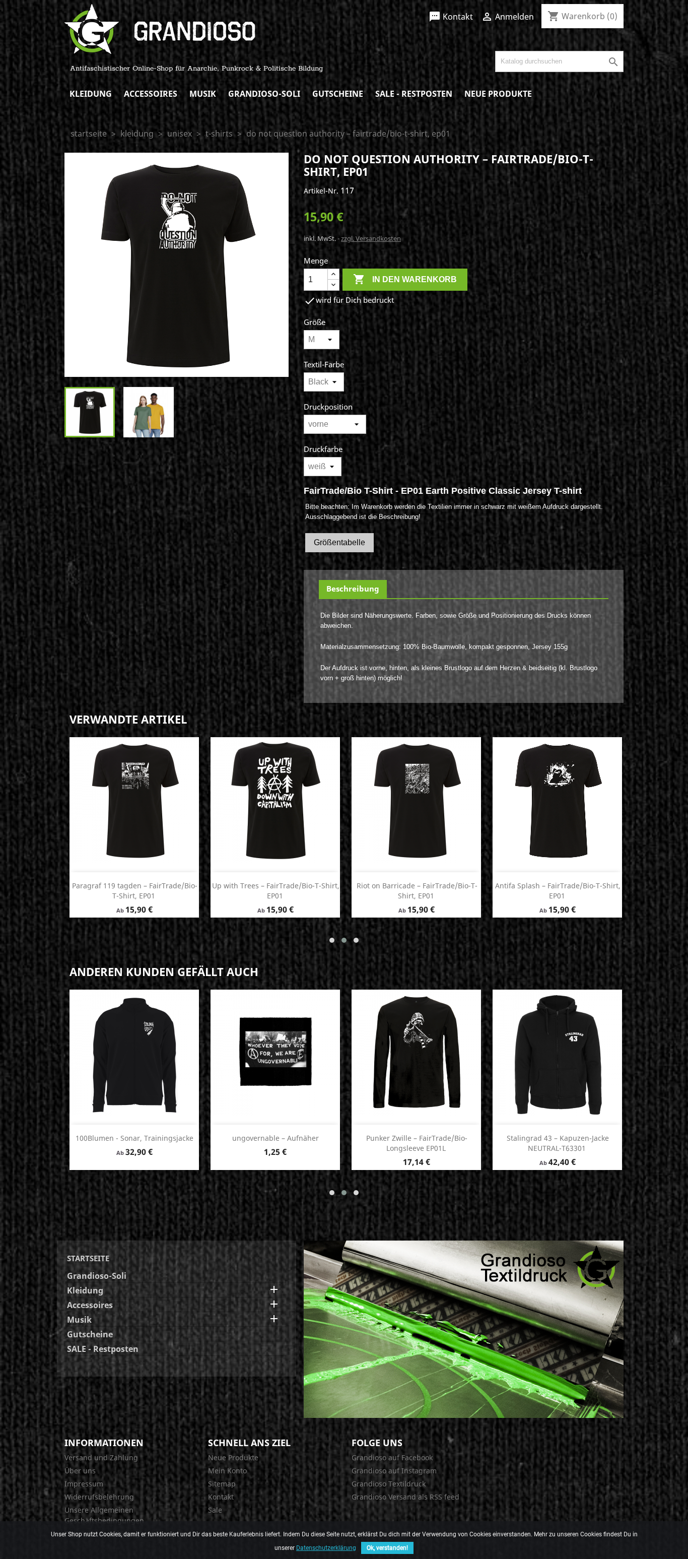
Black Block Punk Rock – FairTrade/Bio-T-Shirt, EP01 (133, 890)
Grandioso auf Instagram (394, 1470)
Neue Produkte (498, 93)
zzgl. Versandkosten (371, 238)
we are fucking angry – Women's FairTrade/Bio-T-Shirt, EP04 (417, 1143)
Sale (215, 1510)
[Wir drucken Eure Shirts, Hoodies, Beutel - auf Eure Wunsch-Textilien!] (464, 1328)
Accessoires (150, 93)
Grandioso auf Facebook (392, 1457)
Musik (202, 93)
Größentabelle (339, 542)
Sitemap (222, 1483)
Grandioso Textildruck (389, 1483)
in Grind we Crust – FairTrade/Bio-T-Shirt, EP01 (558, 890)
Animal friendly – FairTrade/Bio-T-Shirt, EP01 (417, 890)
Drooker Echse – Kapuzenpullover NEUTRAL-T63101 (275, 1143)
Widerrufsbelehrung (99, 1497)
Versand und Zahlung (101, 1457)
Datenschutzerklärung (326, 1547)
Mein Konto (227, 1470)
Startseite (88, 1258)
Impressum (83, 1483)
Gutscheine (337, 93)
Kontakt (451, 16)
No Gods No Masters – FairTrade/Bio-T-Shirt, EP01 (275, 890)
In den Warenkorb (405, 279)
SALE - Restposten (413, 93)
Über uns (80, 1470)
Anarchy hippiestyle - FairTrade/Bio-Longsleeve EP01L (135, 1143)
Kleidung (91, 93)
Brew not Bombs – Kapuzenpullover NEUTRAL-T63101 (558, 1143)
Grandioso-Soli (264, 93)
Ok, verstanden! (387, 1547)
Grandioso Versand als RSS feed (405, 1497)
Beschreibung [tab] (352, 588)
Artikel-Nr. (321, 191)
